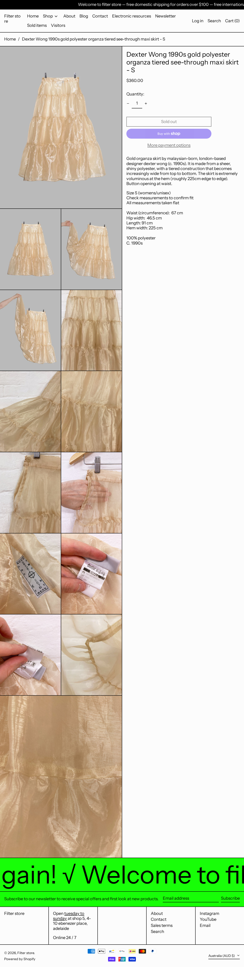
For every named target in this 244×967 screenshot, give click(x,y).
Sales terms (162, 925)
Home (10, 39)
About (157, 913)
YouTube (208, 919)
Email (205, 925)
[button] (214, 21)
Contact (158, 919)
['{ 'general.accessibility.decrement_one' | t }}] (128, 103)
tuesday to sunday (68, 916)
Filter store (12, 19)
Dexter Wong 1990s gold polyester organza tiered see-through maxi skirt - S (93, 39)
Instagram (209, 913)
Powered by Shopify (19, 959)
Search (157, 931)
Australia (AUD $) (222, 956)
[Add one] (146, 103)
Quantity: (135, 94)
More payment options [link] (168, 145)
